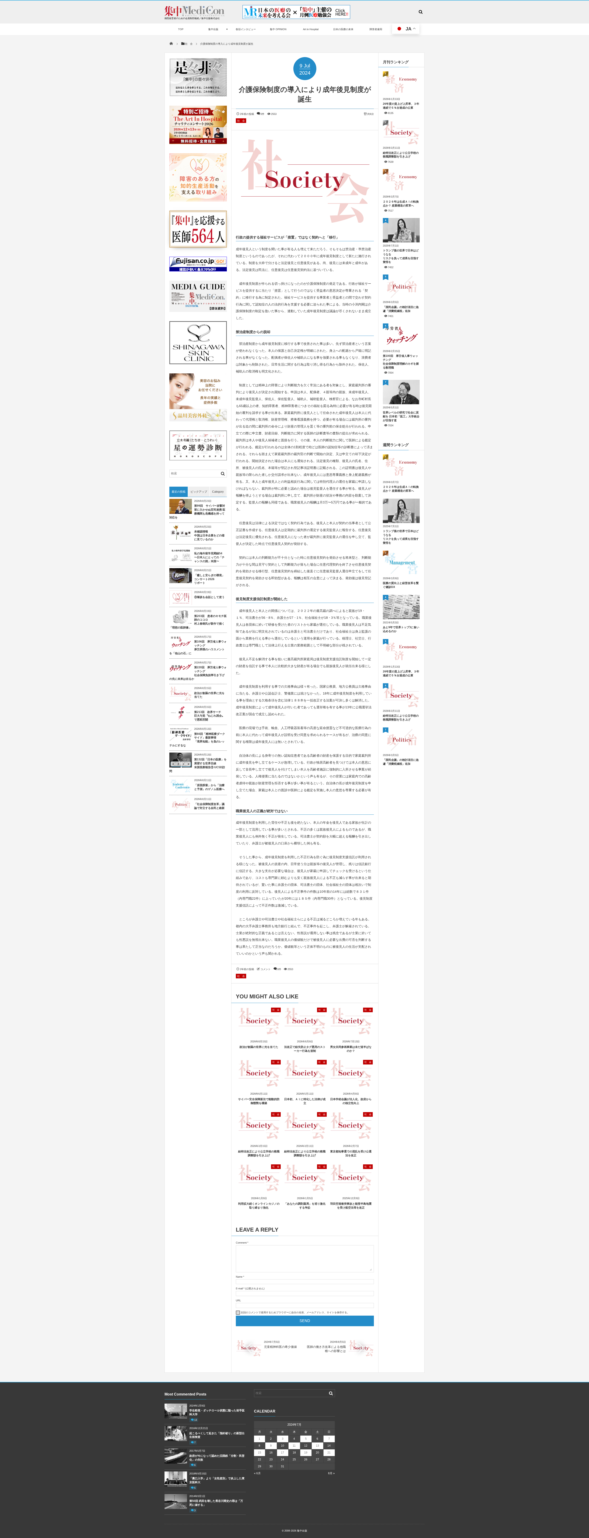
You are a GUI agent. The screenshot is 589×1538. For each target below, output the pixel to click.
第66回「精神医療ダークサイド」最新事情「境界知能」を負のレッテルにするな (197, 739)
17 (282, 1452)
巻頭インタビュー (246, 29)
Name (239, 1276)
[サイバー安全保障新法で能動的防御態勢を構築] (259, 1085)
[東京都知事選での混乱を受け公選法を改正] (351, 1137)
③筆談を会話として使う (209, 597)
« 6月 (257, 1473)
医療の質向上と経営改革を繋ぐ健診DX (401, 585)
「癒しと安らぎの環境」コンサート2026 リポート (209, 579)
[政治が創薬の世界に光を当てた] (259, 1033)
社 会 (241, 120)
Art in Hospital (310, 29)
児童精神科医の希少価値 (280, 1347)
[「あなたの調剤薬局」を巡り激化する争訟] (305, 1189)
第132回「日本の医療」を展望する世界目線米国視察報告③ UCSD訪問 (198, 765)
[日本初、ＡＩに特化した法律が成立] (305, 1085)
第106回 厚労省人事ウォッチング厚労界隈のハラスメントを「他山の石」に (198, 647)
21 (329, 1452)
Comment (241, 1242)
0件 (262, 114)
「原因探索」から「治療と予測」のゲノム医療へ (209, 787)
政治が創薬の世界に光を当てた (259, 1047)
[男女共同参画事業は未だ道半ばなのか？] (351, 1033)
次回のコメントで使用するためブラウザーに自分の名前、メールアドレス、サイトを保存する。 (295, 1312)
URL (238, 1300)
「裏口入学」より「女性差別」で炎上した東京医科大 (217, 1480)
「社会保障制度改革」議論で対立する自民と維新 (209, 806)
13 (195, 1420)
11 (294, 1445)
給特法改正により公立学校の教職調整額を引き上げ (401, 154)
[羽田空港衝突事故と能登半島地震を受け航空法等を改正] (351, 1189)
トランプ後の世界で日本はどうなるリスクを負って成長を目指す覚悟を (401, 256)
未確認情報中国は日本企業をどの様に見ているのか (209, 535)
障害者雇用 (376, 29)
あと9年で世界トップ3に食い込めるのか (401, 629)
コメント (265, 969)
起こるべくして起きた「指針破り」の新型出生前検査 (217, 1435)
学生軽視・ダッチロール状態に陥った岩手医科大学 (217, 1412)
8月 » (331, 1473)
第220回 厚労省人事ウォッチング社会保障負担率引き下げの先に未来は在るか (198, 673)
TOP (180, 29)
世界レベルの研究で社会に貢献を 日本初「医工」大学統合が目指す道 (401, 416)
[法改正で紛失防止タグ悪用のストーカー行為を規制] (305, 1033)
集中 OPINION (278, 29)
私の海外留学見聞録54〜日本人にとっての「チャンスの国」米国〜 (209, 557)
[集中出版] (195, 15)
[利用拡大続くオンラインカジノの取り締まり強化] (259, 1189)
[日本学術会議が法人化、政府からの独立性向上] (351, 1085)
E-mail (239, 1288)
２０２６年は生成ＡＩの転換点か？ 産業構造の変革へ (401, 203)
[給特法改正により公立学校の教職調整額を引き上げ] (259, 1137)
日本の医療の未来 (343, 29)
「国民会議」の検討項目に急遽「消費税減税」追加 (401, 309)
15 (259, 1452)
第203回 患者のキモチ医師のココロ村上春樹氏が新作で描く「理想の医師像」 (198, 621)
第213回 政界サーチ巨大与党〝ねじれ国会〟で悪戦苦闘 (209, 715)
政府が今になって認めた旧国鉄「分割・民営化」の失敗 (217, 1457)
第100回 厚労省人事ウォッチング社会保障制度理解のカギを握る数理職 (401, 361)
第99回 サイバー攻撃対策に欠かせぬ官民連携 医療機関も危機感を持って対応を (197, 511)
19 (305, 1452)
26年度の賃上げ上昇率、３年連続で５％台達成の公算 (401, 105)
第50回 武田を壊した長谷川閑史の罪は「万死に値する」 (216, 1502)
